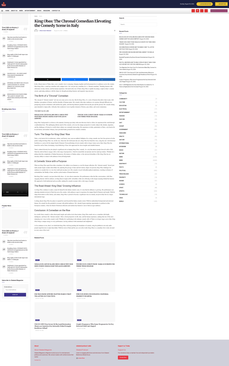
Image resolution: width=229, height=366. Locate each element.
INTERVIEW (122, 147)
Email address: (8, 287)
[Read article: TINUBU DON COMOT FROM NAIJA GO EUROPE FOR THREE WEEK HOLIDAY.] (95, 252)
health (121, 136)
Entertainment (30, 11)
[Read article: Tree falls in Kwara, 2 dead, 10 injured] (15, 15)
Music (39, 11)
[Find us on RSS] (206, 10)
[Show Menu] (2, 10)
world (121, 201)
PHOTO (121, 167)
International (124, 143)
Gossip (121, 126)
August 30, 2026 (39, 268)
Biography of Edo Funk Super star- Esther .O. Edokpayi (17, 55)
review (121, 181)
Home (7, 11)
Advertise (222, 4)
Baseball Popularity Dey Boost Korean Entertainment (133, 57)
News (21, 11)
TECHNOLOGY (123, 194)
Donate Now (123, 357)
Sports (121, 191)
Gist (120, 123)
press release (124, 174)
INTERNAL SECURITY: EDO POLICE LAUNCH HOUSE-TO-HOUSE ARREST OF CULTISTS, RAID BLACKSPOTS (17, 85)
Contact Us (37, 360)
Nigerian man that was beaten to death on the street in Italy (17, 38)
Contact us (56, 11)
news (121, 157)
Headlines (122, 133)
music (121, 150)
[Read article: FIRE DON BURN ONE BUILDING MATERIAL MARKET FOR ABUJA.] (95, 282)
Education (122, 106)
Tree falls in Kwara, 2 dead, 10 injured (10, 28)
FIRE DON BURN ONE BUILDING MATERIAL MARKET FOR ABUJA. (136, 52)
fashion (122, 116)
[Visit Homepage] (3, 4)
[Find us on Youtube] (202, 10)
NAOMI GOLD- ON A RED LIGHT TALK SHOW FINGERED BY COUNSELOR (17, 75)
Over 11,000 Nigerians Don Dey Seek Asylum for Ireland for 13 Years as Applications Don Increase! (136, 86)
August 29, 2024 (58, 30)
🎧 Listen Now (80, 358)
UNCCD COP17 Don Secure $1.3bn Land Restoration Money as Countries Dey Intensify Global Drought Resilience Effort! (52, 326)
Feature (122, 119)
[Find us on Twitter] (197, 10)
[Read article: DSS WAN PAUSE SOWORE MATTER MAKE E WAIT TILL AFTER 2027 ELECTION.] (54, 282)
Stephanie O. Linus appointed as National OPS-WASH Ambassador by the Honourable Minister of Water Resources (17, 64)
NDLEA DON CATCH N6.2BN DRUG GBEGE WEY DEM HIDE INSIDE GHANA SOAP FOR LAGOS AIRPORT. (51, 116)
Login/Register (205, 4)
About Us (14, 11)
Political (122, 171)
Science (122, 184)
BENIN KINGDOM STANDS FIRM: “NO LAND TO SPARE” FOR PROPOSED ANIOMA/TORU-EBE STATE (17, 96)
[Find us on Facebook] (193, 10)
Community (123, 99)
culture (122, 102)
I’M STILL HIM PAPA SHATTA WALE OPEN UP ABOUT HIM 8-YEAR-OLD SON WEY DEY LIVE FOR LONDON (137, 63)
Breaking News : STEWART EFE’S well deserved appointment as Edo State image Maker (17, 46)
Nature (121, 153)
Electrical (123, 109)
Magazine (46, 11)
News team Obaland (45, 30)
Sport (121, 188)
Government (123, 129)
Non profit (123, 164)
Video (121, 198)
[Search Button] (226, 10)
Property (122, 177)
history (122, 140)
